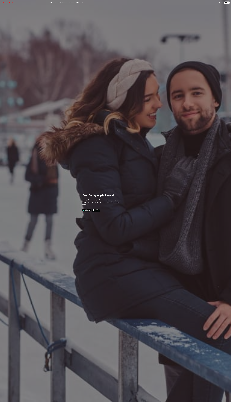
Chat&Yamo (8, 3)
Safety (77, 2)
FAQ (82, 2)
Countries (64, 2)
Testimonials (71, 2)
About (59, 2)
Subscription (53, 2)
